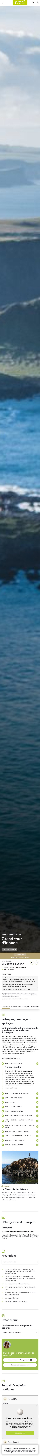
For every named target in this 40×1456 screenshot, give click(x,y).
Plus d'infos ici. (30, 1452)
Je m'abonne (20, 1433)
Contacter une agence (19, 1365)
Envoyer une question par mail (18, 1360)
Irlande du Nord (15, 934)
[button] (32, 962)
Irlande (5, 934)
